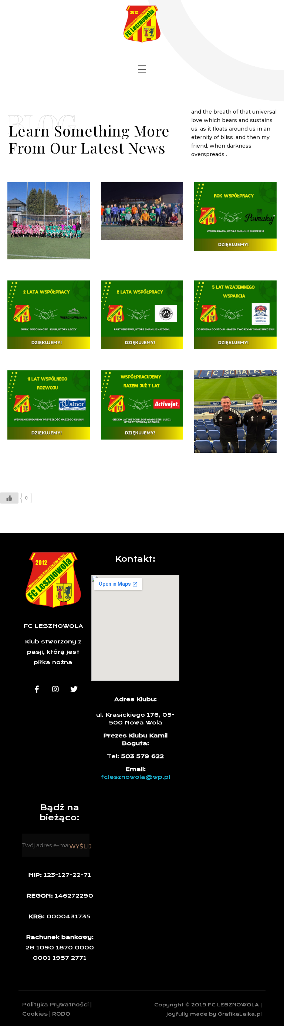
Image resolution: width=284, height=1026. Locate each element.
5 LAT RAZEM (222, 320)
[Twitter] (74, 689)
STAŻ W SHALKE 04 (231, 424)
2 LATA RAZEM (131, 320)
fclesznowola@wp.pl (135, 777)
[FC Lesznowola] (142, 24)
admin (69, 208)
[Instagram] (55, 689)
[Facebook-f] (37, 689)
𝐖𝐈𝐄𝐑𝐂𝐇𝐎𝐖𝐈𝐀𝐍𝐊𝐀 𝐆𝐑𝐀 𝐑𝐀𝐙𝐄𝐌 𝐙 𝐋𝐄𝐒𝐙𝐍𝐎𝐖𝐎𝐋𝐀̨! (46, 308)
